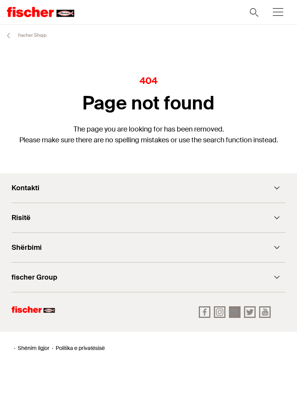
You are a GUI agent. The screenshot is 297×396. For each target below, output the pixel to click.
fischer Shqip (31, 35)
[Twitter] (250, 312)
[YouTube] (265, 312)
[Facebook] (204, 312)
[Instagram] (219, 312)
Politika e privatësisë (80, 348)
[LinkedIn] (235, 312)
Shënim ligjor (34, 348)
